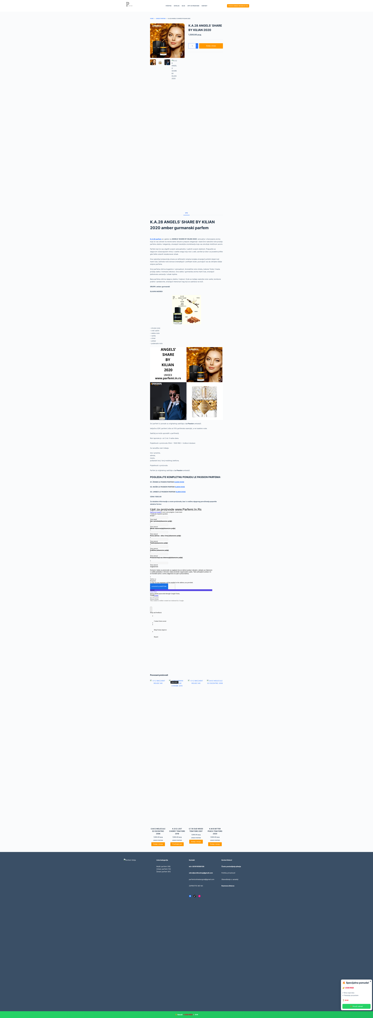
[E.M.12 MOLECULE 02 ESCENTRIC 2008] (158, 752)
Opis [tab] (186, 213)
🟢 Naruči (178, 1015)
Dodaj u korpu (211, 46)
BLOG (183, 6)
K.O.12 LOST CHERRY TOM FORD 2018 (177, 831)
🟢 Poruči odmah (356, 1006)
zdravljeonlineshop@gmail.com (201, 873)
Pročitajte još (177, 844)
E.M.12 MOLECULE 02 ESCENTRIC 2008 (158, 831)
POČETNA (168, 6)
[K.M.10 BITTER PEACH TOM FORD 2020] (215, 752)
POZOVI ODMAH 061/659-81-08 (238, 6)
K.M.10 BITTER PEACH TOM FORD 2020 (215, 831)
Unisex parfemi (158, 840)
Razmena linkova (227, 886)
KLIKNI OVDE (179, 482)
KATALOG (176, 6)
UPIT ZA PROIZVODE (193, 6)
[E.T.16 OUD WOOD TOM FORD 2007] (196, 752)
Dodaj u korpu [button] (158, 844)
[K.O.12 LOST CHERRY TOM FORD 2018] (177, 752)
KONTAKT (204, 6)
